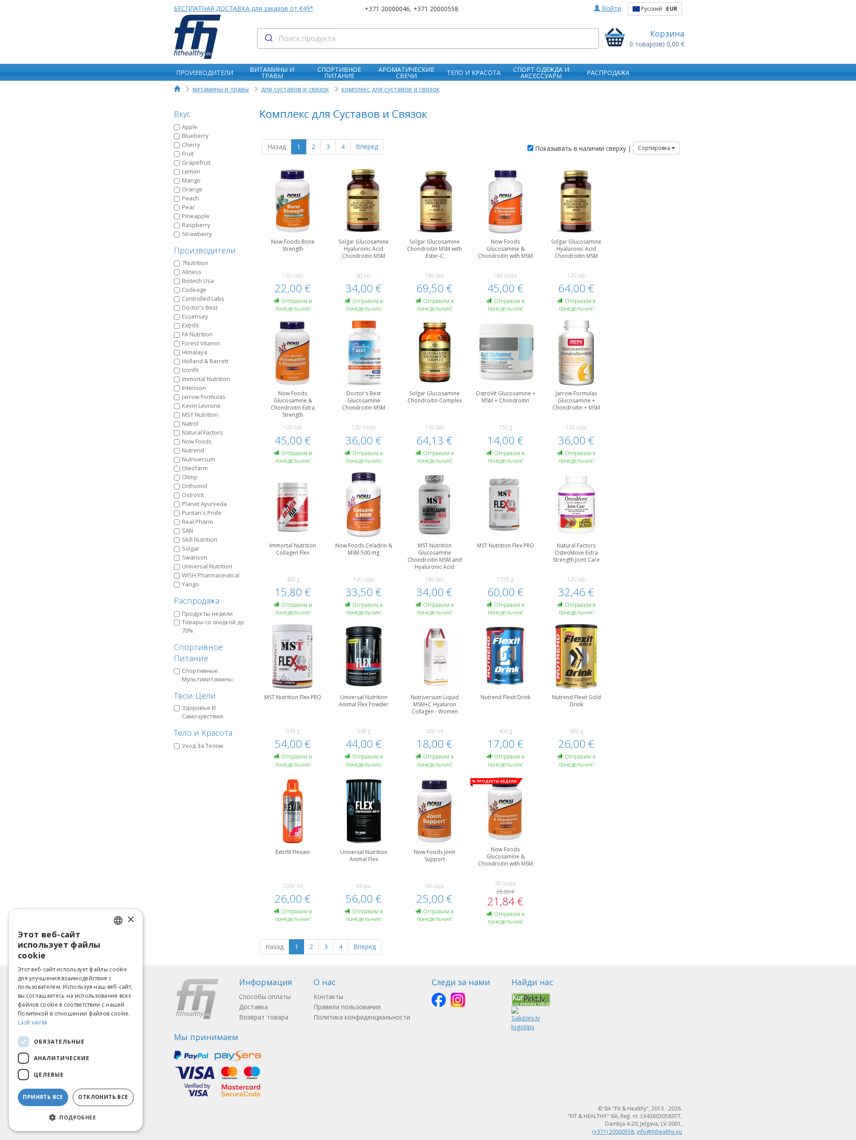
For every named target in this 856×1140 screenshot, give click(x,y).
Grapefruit (196, 162)
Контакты (328, 996)
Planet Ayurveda (204, 504)
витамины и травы (221, 89)
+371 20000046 (387, 8)
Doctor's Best (200, 307)
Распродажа (196, 600)
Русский (658, 8)
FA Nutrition (197, 334)
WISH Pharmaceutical (210, 575)
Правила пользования (347, 1007)
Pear (188, 207)
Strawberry (197, 234)
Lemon (191, 171)
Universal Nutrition (207, 566)
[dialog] (76, 1020)
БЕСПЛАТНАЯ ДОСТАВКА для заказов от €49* (243, 8)
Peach (190, 198)
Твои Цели (195, 695)
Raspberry (196, 225)
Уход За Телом (202, 746)
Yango (190, 584)
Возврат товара (263, 1017)
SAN (187, 530)
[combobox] (428, 38)
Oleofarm (195, 468)
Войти (610, 8)
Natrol (190, 423)
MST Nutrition (200, 414)
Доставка (253, 1007)
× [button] (130, 919)
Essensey (195, 316)
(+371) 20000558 (613, 1132)
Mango (191, 180)
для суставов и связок (295, 89)
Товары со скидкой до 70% (213, 626)
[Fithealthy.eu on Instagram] (458, 1000)
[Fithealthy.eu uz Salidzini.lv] (525, 1018)
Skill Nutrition (199, 539)
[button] (76, 1117)
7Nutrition (195, 263)
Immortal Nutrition (206, 379)
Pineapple (196, 216)
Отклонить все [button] (103, 1097)
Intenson (194, 388)
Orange (192, 189)
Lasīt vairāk (33, 1022)
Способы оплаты (265, 996)
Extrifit (190, 325)
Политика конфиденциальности (361, 1017)
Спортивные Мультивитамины (207, 675)
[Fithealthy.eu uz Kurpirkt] (531, 999)
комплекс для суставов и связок (391, 89)
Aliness (192, 272)
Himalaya (194, 352)
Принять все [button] (43, 1097)
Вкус (182, 113)
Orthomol (194, 486)
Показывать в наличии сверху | (582, 148)
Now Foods (197, 441)
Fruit (187, 153)
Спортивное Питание (198, 653)
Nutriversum (198, 459)
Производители (205, 250)
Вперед (367, 146)
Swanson (194, 557)
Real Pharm (197, 522)
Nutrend (193, 450)
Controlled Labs (203, 298)
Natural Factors (202, 432)
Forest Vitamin (201, 343)
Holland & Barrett (205, 361)
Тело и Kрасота (203, 732)
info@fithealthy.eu (659, 1132)
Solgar (190, 548)
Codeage (194, 290)
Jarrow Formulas (204, 397)
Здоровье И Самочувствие (202, 712)
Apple (190, 127)
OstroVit (193, 495)
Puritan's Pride (202, 513)
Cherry (191, 145)
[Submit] (268, 38)
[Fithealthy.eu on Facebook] (439, 1000)
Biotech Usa (198, 281)
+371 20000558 (435, 8)
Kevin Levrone (201, 406)
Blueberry (195, 136)
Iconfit (190, 370)
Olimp (190, 477)
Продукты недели (207, 613)
